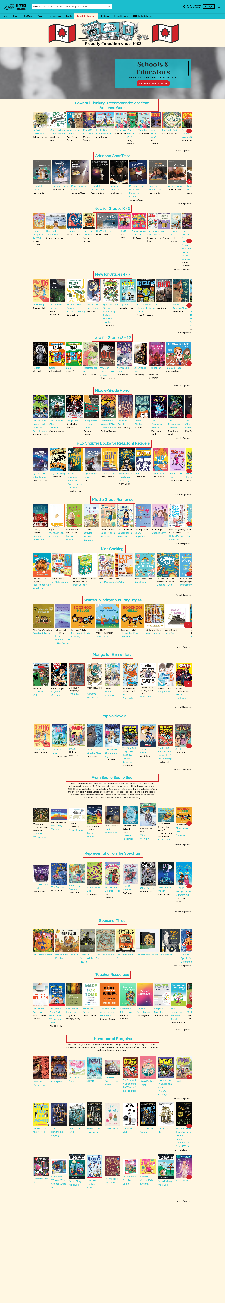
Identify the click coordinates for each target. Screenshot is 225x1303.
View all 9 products (183, 203)
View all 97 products (183, 385)
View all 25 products (183, 844)
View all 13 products (183, 544)
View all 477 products (182, 151)
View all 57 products (183, 438)
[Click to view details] (41, 120)
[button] (192, 7)
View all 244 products (182, 1029)
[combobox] (39, 6)
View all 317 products (183, 494)
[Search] (109, 6)
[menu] (112, 16)
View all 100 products (183, 269)
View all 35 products (183, 911)
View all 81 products (183, 332)
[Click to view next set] (36, 131)
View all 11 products (184, 595)
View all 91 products (183, 707)
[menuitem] (5, 16)
